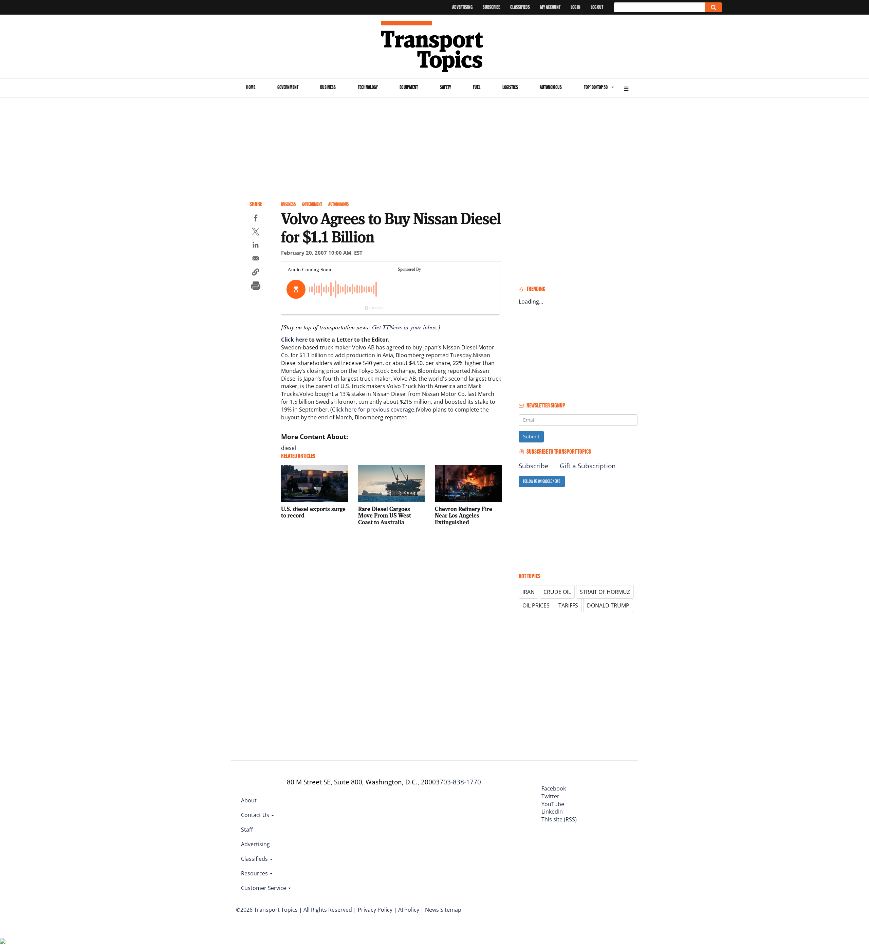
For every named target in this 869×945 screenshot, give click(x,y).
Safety (445, 87)
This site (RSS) (559, 819)
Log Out (597, 7)
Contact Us (256, 815)
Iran (528, 592)
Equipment (409, 87)
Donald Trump (608, 605)
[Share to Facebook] (256, 219)
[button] (256, 273)
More (626, 87)
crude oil (557, 592)
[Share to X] (256, 232)
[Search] (713, 7)
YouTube (552, 804)
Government (287, 87)
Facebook (553, 788)
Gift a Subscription (588, 465)
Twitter (550, 796)
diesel (288, 448)
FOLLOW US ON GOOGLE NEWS (541, 481)
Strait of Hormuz (605, 592)
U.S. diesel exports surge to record (313, 512)
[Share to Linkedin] (256, 246)
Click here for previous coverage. (373, 409)
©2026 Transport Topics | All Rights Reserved (294, 909)
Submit (531, 436)
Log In (575, 7)
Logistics (510, 87)
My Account (550, 7)
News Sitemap (443, 909)
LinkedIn (552, 811)
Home (250, 87)
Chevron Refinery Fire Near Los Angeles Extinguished (463, 516)
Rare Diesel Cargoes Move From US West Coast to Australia (384, 516)
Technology (368, 87)
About (249, 800)
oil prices (536, 605)
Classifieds (520, 7)
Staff (247, 829)
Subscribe (491, 7)
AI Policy (408, 909)
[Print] (256, 286)
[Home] (434, 46)
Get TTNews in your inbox (404, 327)
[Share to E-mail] (256, 259)
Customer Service (264, 888)
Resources (255, 873)
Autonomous (551, 87)
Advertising (462, 7)
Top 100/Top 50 (596, 87)
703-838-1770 (460, 782)
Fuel (476, 87)
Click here (294, 339)
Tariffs (568, 605)
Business (328, 87)
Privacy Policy (375, 909)
